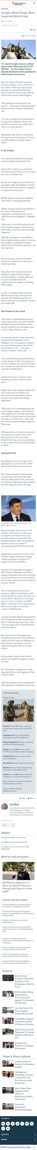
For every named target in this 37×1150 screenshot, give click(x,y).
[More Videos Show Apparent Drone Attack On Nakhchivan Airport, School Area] (8, 1090)
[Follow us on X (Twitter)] (22, 1124)
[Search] (34, 1147)
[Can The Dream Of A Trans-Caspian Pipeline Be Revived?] (8, 1010)
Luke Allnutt (7, 21)
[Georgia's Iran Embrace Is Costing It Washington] (8, 1045)
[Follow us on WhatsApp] (3, 1128)
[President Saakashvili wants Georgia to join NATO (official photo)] (18, 521)
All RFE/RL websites (7, 1147)
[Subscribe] (8, 1128)
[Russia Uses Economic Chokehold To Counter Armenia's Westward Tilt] (8, 1031)
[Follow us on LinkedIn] (32, 1124)
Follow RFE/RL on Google (22, 1147)
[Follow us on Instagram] (13, 1124)
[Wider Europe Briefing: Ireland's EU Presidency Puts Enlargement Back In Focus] (8, 978)
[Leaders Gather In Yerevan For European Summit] (8, 1063)
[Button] (33, 30)
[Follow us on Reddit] (8, 1124)
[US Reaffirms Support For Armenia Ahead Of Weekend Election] (8, 1021)
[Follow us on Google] (17, 1124)
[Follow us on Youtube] (3, 1124)
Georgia (4, 9)
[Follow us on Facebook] (27, 1124)
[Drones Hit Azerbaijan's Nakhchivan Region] (8, 1106)
